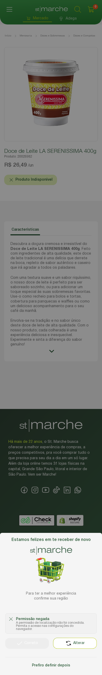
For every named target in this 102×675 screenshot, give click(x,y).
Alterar (79, 643)
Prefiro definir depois (51, 665)
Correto (31, 643)
